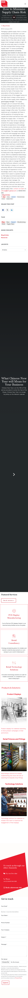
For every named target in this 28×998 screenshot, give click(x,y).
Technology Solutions (14, 784)
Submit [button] (5, 983)
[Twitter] (7, 210)
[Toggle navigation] (25, 3)
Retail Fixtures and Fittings (14, 739)
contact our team (18, 189)
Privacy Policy (18, 978)
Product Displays (14, 694)
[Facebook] (3, 210)
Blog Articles (6, 25)
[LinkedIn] (12, 210)
